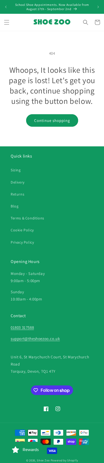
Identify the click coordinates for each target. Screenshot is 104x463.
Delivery (18, 182)
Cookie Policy (22, 230)
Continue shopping (52, 120)
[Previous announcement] (6, 7)
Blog (14, 206)
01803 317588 (22, 327)
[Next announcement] (98, 7)
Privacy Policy (22, 242)
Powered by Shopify (64, 460)
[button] (7, 22)
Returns (17, 194)
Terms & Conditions (27, 218)
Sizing (16, 170)
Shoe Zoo (43, 460)
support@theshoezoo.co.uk (35, 338)
